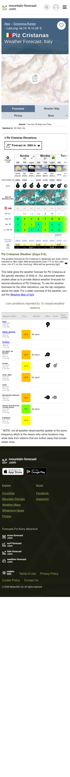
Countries (8, 493)
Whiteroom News (13, 510)
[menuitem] (18, 108)
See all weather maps (8, 197)
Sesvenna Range (24, 23)
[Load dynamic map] (35, 78)
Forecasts (18, 108)
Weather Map (51, 108)
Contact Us (31, 580)
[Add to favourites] (61, 25)
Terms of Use (27, 573)
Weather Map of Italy (22, 294)
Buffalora (5, 342)
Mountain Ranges (13, 499)
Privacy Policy (49, 573)
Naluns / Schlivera (8, 332)
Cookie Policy (11, 580)
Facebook (42, 493)
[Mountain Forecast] (19, 7)
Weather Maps (11, 505)
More (51, 115)
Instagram (42, 499)
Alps (7, 23)
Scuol (4, 321)
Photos (18, 115)
